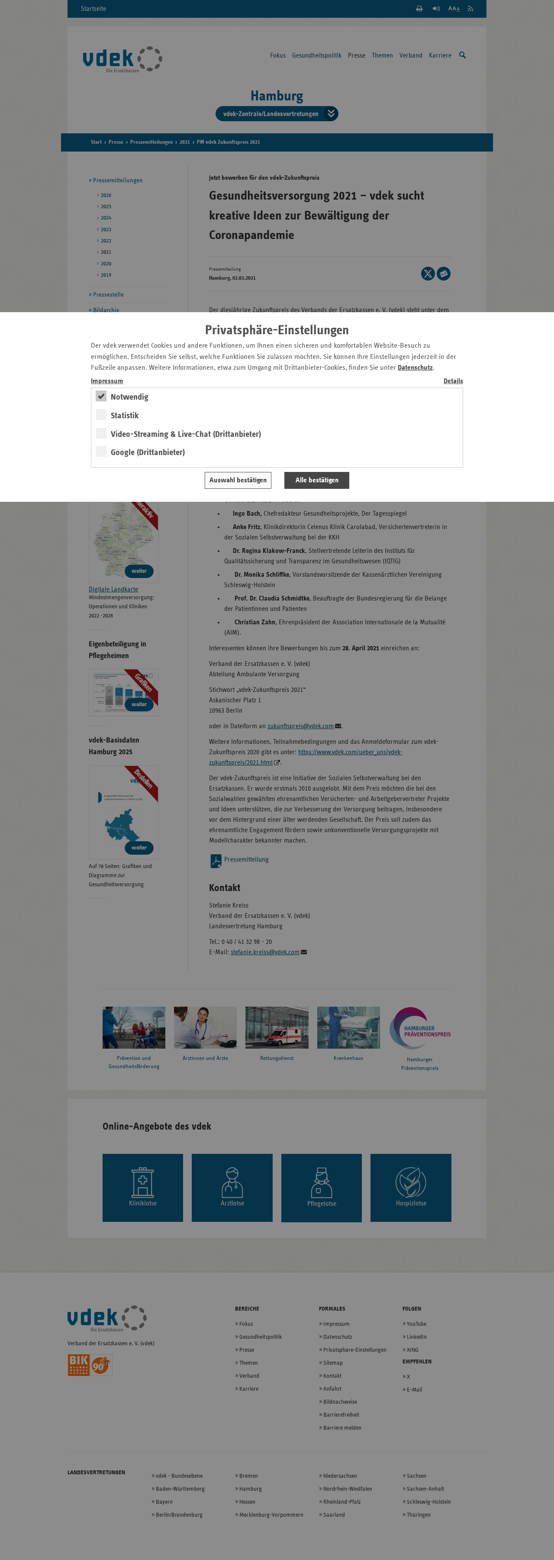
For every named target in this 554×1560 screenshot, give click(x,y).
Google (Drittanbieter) (148, 452)
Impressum (107, 381)
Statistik (125, 415)
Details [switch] (453, 381)
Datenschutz (415, 367)
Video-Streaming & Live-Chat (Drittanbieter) (186, 434)
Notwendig (129, 397)
